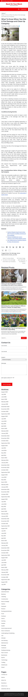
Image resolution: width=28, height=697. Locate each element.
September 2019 (5, 579)
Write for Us (4, 686)
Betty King (15, 26)
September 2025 (5, 414)
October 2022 (4, 494)
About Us (3, 680)
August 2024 (4, 445)
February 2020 (4, 570)
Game (3, 618)
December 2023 (5, 465)
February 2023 (4, 484)
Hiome (3, 677)
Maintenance (4, 643)
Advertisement (5, 591)
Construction (4, 599)
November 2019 (5, 574)
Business (3, 594)
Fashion (3, 604)
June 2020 (3, 562)
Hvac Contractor (5, 630)
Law (2, 635)
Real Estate (4, 655)
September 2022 (5, 496)
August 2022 (4, 499)
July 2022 (3, 501)
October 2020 (4, 552)
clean (7, 253)
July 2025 (3, 418)
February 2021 (4, 543)
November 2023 (5, 467)
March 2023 (4, 482)
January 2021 (4, 545)
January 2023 (4, 487)
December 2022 (5, 489)
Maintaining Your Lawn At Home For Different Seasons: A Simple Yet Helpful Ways (13, 306)
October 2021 (4, 523)
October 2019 (4, 577)
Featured (3, 606)
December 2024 (5, 436)
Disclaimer (4, 683)
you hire (15, 254)
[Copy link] (9, 250)
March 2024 (4, 457)
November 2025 (5, 409)
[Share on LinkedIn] (13, 247)
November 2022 (5, 492)
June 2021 (3, 533)
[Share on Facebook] (7, 247)
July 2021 (3, 531)
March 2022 (4, 511)
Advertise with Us (5, 688)
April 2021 (3, 538)
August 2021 (4, 528)
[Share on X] (10, 247)
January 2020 (4, 572)
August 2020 (4, 557)
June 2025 (3, 421)
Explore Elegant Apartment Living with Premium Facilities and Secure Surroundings (16, 233)
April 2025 (3, 426)
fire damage (13, 253)
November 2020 (5, 550)
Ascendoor (10, 695)
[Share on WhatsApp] (16, 247)
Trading (3, 662)
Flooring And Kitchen (6, 611)
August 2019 (4, 582)
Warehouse (4, 665)
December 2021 (5, 518)
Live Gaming (4, 640)
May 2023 (3, 479)
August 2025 (4, 416)
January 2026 (4, 404)
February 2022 (4, 514)
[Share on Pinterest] (20, 247)
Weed (2, 667)
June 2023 (3, 477)
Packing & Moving (5, 650)
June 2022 (3, 504)
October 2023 (4, 470)
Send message (7, 384)
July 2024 (3, 448)
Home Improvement (6, 628)
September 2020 (5, 555)
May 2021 (3, 535)
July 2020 (3, 560)
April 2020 (3, 565)
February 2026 (4, 401)
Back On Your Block (14, 4)
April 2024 (3, 455)
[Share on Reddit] (23, 247)
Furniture (3, 616)
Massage (3, 645)
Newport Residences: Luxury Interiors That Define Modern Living (16, 237)
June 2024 (3, 450)
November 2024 (5, 438)
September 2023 (5, 472)
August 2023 (4, 475)
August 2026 (4, 392)
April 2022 (3, 509)
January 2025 (4, 433)
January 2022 (4, 516)
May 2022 (3, 506)
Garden (3, 623)
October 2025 (4, 411)
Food (2, 613)
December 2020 (5, 548)
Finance (3, 608)
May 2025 (3, 423)
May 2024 (3, 453)
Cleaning (3, 596)
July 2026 (3, 394)
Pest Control (4, 652)
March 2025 (4, 428)
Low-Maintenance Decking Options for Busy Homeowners (16, 241)
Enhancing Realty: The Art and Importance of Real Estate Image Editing (13, 328)
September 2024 (5, 443)
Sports (3, 657)
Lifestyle (3, 638)
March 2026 (4, 399)
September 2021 (5, 526)
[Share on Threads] (6, 250)
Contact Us (4, 674)
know (10, 254)
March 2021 (4, 540)
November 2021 (5, 521)
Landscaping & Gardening (7, 633)
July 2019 (3, 584)
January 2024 (4, 462)
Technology (4, 660)
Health (3, 626)
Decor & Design (5, 601)
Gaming (3, 621)
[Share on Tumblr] (2, 250)
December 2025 (5, 406)
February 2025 (4, 431)
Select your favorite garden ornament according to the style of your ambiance (12, 284)
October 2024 (4, 440)
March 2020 (4, 567)
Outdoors (3, 647)
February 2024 (4, 460)
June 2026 (3, 397)
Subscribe (23, 9)
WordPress (21, 695)
